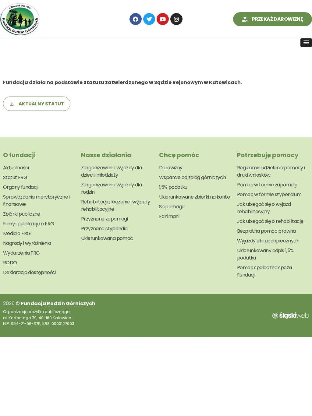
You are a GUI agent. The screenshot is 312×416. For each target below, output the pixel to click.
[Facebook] (135, 19)
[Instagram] (176, 19)
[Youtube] (163, 19)
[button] (306, 42)
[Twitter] (149, 19)
